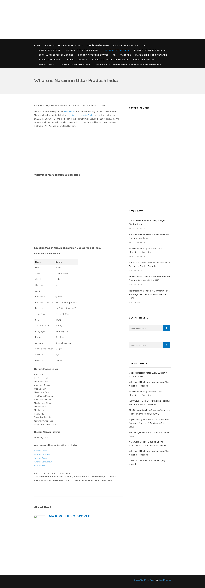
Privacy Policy (48, 64)
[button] (166, 328)
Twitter (125, 55)
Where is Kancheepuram (75, 64)
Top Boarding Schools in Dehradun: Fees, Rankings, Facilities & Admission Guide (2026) (149, 294)
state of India (88, 115)
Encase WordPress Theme (144, 580)
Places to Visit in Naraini (88, 477)
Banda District (69, 111)
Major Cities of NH (50, 50)
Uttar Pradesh (73, 115)
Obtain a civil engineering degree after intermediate (128, 64)
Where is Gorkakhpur (43, 462)
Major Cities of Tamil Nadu (83, 50)
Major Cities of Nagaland (151, 55)
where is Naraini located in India (93, 480)
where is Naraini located (58, 480)
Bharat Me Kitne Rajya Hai (150, 50)
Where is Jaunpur (41, 465)
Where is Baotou (143, 60)
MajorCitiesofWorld (70, 106)
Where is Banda (40, 451)
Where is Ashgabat (50, 60)
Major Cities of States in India (64, 45)
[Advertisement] (83, 19)
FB (114, 55)
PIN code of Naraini (61, 477)
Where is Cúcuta (77, 60)
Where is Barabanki (42, 454)
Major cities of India (117, 50)
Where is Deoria (40, 458)
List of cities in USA (125, 45)
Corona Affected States (93, 55)
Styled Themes (164, 580)
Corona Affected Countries (56, 55)
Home (37, 45)
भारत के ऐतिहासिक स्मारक (98, 45)
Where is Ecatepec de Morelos (110, 60)
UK (144, 45)
